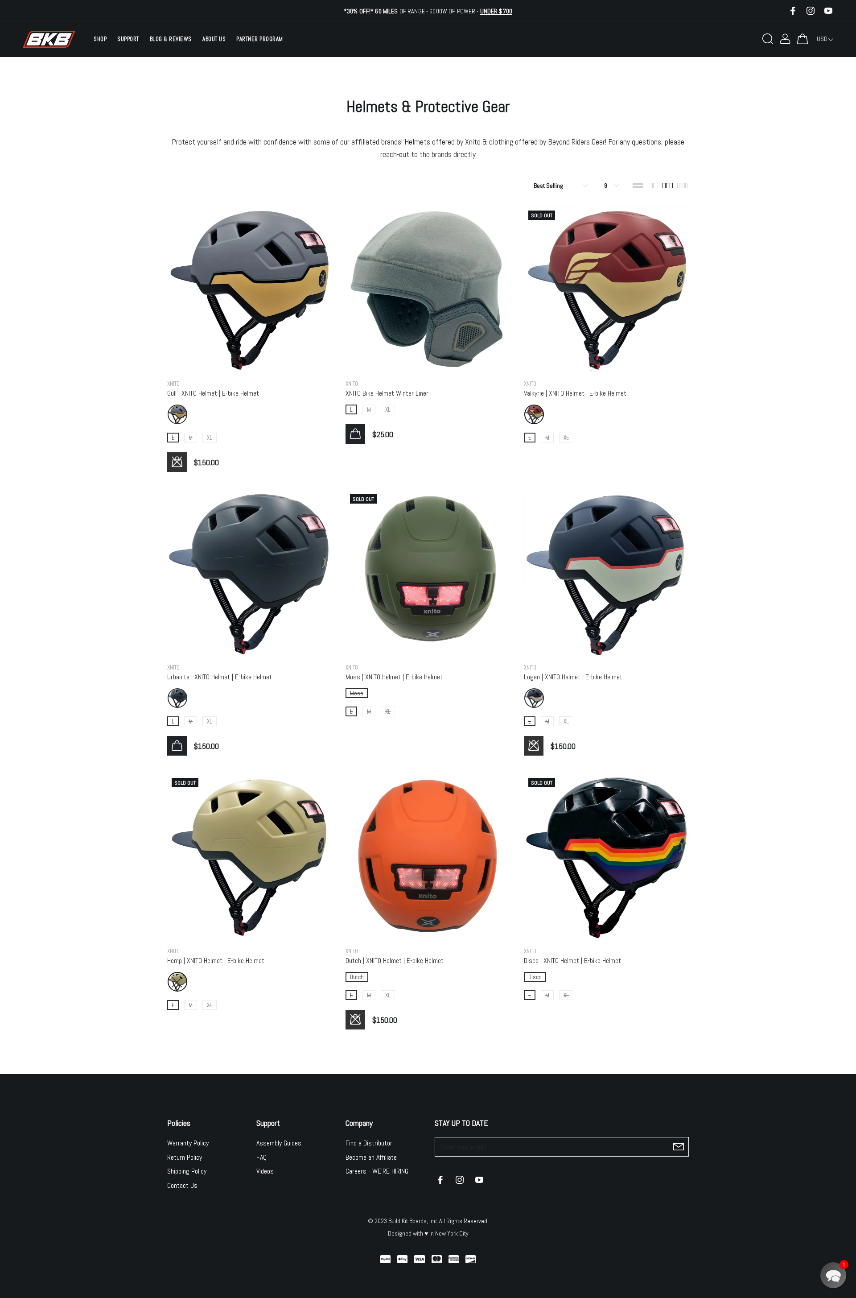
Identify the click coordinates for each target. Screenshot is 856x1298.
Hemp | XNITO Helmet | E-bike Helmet (215, 960)
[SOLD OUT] (606, 288)
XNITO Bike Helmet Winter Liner (387, 393)
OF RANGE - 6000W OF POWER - (428, 11)
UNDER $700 (496, 11)
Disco (535, 977)
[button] (833, 1275)
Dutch (357, 977)
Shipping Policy (186, 1171)
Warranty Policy (188, 1143)
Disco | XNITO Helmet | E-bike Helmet (572, 960)
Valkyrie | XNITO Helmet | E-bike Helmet (575, 393)
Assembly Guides (278, 1143)
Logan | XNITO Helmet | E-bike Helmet (573, 677)
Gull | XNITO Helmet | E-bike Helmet (213, 393)
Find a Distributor (369, 1143)
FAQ (261, 1157)
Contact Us (182, 1185)
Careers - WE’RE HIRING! (378, 1171)
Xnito (173, 384)
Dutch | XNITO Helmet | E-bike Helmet (395, 960)
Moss (356, 693)
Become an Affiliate (371, 1157)
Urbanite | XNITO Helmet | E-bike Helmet (219, 677)
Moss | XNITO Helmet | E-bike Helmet (394, 677)
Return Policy (184, 1157)
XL (209, 438)
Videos (265, 1171)
